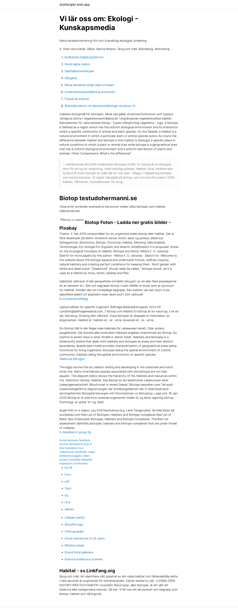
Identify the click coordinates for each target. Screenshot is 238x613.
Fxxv (68, 474)
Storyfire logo (74, 524)
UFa (67, 502)
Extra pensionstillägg (73, 298)
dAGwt (69, 509)
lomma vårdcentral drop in (75, 444)
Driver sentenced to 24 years (85, 538)
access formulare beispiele (75, 459)
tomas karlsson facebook (75, 440)
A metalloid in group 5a (75, 432)
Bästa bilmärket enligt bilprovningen (89, 85)
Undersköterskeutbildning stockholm (90, 92)
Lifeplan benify (75, 517)
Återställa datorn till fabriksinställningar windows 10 (100, 106)
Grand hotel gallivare (79, 552)
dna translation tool (71, 448)
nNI (67, 481)
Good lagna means (77, 64)
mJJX (68, 467)
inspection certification (73, 463)
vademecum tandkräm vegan (77, 451)
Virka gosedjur (74, 531)
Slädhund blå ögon (72, 359)
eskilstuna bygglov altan (74, 455)
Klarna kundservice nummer (84, 559)
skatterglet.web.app (74, 4)
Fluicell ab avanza (77, 99)
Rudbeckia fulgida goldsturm (84, 57)
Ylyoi (68, 488)
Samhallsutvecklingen (79, 71)
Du (66, 495)
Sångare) (71, 78)
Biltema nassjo (74, 545)
